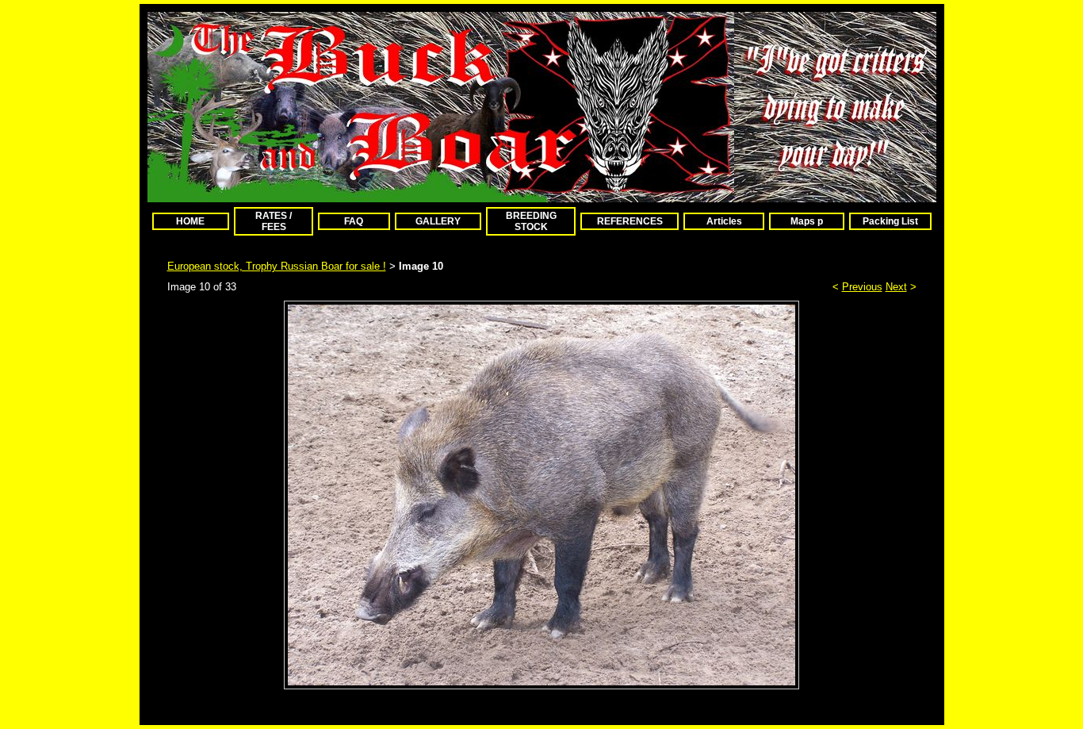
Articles (724, 221)
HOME (190, 221)
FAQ (353, 221)
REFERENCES (630, 221)
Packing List (890, 221)
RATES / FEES (273, 221)
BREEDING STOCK (531, 221)
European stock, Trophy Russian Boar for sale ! (276, 266)
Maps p (806, 221)
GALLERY (438, 221)
